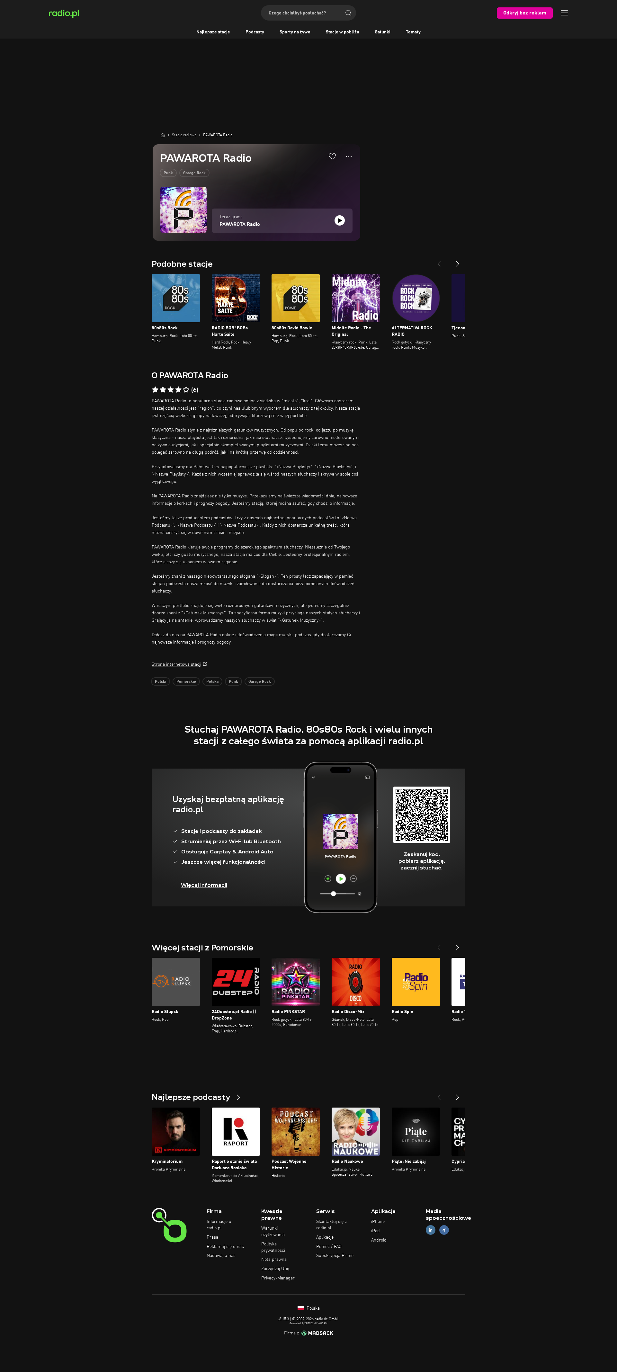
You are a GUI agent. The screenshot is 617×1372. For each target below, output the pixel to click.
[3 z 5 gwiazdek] (170, 390)
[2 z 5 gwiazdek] (163, 390)
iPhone (378, 1221)
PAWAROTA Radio (239, 224)
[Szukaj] (348, 13)
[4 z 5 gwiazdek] (178, 390)
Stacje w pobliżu (342, 32)
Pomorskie (186, 682)
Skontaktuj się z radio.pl (331, 1224)
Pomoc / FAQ (329, 1246)
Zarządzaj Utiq (275, 1269)
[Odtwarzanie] (340, 220)
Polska (212, 682)
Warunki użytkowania (273, 1231)
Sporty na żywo (295, 32)
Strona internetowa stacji (176, 664)
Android (379, 1240)
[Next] (457, 261)
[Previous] (439, 261)
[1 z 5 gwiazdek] (155, 390)
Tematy (413, 32)
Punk (168, 173)
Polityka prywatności (273, 1247)
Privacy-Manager (278, 1278)
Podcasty (255, 32)
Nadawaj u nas (221, 1255)
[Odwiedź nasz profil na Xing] (444, 1229)
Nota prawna (274, 1259)
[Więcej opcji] (349, 156)
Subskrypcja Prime (334, 1255)
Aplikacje (325, 1237)
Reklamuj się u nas (225, 1246)
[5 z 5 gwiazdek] (186, 390)
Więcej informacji (204, 885)
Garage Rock (194, 173)
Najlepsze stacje (213, 32)
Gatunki (382, 32)
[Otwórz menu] (564, 13)
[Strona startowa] (162, 135)
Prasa (212, 1237)
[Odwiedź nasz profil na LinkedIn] (430, 1229)
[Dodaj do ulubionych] (332, 156)
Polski (160, 682)
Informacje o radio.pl (219, 1224)
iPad (375, 1231)
